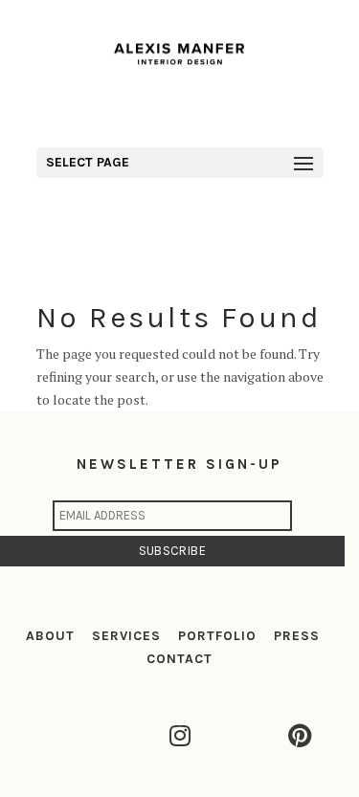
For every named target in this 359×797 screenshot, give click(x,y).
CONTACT (179, 659)
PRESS (297, 636)
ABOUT (50, 636)
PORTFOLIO (217, 636)
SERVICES (126, 636)
